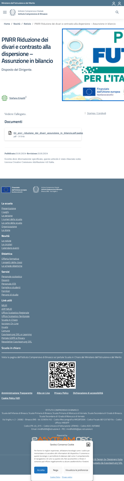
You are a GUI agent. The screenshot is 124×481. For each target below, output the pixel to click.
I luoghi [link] (5, 212)
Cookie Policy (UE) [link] (11, 398)
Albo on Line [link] (43, 393)
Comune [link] (6, 331)
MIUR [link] (4, 305)
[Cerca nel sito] (117, 13)
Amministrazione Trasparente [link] (17, 393)
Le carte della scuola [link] (12, 223)
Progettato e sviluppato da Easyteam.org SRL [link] (99, 463)
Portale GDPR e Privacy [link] (13, 338)
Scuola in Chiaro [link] (10, 320)
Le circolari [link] (7, 244)
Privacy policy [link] (67, 477)
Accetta (41, 470)
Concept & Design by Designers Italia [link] (103, 459)
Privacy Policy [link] (61, 393)
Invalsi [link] (5, 327)
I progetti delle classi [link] (12, 262)
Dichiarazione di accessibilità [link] (88, 393)
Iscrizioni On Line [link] (10, 323)
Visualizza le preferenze (76, 470)
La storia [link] (6, 230)
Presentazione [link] (9, 208)
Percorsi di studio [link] (10, 294)
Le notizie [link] (6, 240)
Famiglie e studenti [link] (11, 287)
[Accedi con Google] (114, 3)
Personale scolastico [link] (12, 276)
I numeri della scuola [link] (12, 219)
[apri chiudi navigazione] (5, 12)
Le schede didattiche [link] (12, 266)
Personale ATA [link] (9, 284)
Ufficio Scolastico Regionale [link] (15, 312)
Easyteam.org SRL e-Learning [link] (17, 334)
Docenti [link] (5, 280)
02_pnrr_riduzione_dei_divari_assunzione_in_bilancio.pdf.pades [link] (48, 133)
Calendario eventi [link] (10, 248)
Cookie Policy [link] (55, 477)
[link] (18, 3)
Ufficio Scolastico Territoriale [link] (15, 316)
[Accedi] (119, 3)
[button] (88, 444)
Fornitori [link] (6, 291)
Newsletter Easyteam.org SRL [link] (17, 341)
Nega (55, 470)
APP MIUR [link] (7, 309)
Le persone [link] (7, 215)
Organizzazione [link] (9, 226)
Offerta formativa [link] (10, 258)
